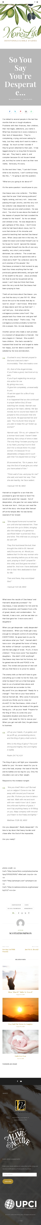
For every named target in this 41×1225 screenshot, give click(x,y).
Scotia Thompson (14, 908)
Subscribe (8, 1181)
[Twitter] (15, 111)
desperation (16, 905)
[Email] (26, 111)
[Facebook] (10, 111)
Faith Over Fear (20, 1056)
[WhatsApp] (31, 111)
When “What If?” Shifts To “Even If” (20, 992)
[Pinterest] (21, 111)
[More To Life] (20, 34)
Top (21, 1221)
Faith (26, 905)
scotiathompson (16, 99)
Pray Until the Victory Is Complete (20, 1024)
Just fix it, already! (32, 949)
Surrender (28, 908)
